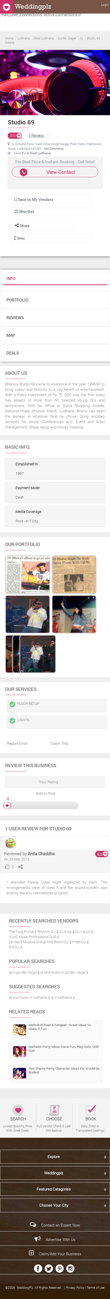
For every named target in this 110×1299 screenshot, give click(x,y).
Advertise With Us (60, 1239)
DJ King (65, 931)
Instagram (70, 1268)
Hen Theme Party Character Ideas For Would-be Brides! (64, 1070)
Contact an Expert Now (60, 1225)
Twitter (49, 1268)
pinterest (60, 1268)
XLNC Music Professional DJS (32, 936)
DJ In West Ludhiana (36, 153)
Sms (20, 238)
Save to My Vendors (35, 199)
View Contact (61, 172)
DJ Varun (82, 931)
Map (10, 335)
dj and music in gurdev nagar (63, 972)
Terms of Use (96, 1287)
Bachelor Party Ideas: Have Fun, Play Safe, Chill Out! (63, 1048)
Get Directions (53, 148)
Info (11, 278)
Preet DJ (79, 941)
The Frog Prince (21, 931)
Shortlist (26, 211)
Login (105, 5)
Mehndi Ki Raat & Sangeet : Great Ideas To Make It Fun (60, 1027)
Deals (12, 353)
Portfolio (17, 300)
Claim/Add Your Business (60, 1253)
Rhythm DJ (46, 931)
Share (24, 225)
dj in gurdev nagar (23, 972)
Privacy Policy (75, 1287)
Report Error (17, 743)
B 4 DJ (14, 946)
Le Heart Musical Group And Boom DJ (39, 941)
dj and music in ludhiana (28, 997)
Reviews (15, 317)
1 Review (36, 135)
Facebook (38, 1268)
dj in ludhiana (61, 997)
